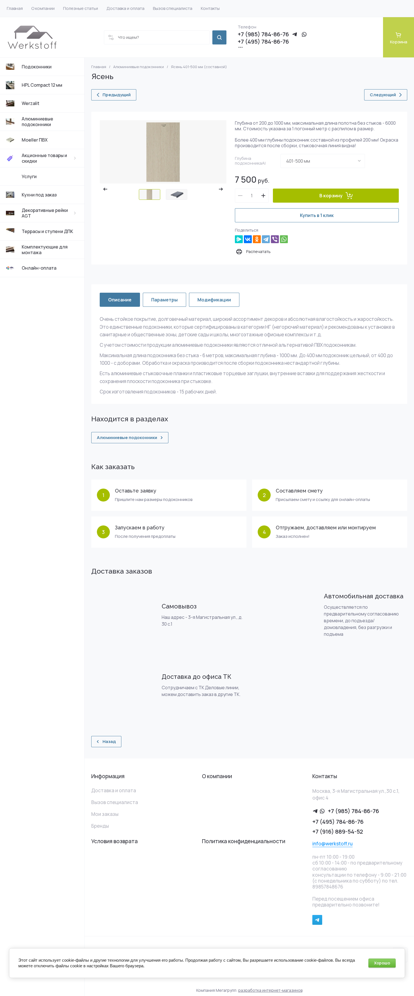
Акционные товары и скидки (44, 158)
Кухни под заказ (39, 195)
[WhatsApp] (284, 239)
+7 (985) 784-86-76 (263, 34)
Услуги (29, 176)
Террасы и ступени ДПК (47, 231)
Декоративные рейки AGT (45, 213)
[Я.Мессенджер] (239, 239)
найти (219, 37)
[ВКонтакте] (248, 239)
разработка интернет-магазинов (270, 990)
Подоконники (37, 67)
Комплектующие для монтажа (45, 250)
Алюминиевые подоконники (37, 121)
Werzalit (30, 103)
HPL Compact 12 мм (42, 85)
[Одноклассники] (257, 239)
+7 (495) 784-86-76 (263, 41)
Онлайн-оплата (39, 268)
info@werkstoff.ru (332, 843)
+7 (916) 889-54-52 (337, 831)
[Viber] (275, 239)
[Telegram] (266, 239)
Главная (98, 66)
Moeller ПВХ (35, 140)
